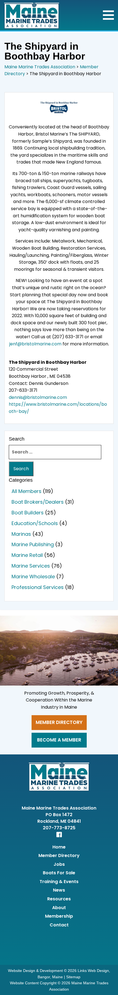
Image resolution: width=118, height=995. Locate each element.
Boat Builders (28, 512)
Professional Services (38, 587)
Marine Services (31, 565)
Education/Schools (35, 523)
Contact (59, 925)
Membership (59, 916)
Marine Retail (27, 555)
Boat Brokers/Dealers (38, 501)
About (59, 907)
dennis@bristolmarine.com (38, 397)
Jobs (59, 864)
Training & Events (59, 881)
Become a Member (59, 740)
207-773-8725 (59, 828)
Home (59, 847)
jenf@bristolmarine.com (35, 344)
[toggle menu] (108, 15)
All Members (26, 491)
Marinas (21, 534)
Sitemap (73, 977)
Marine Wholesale (33, 576)
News (59, 890)
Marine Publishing (33, 544)
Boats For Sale (59, 873)
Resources (59, 899)
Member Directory (59, 722)
